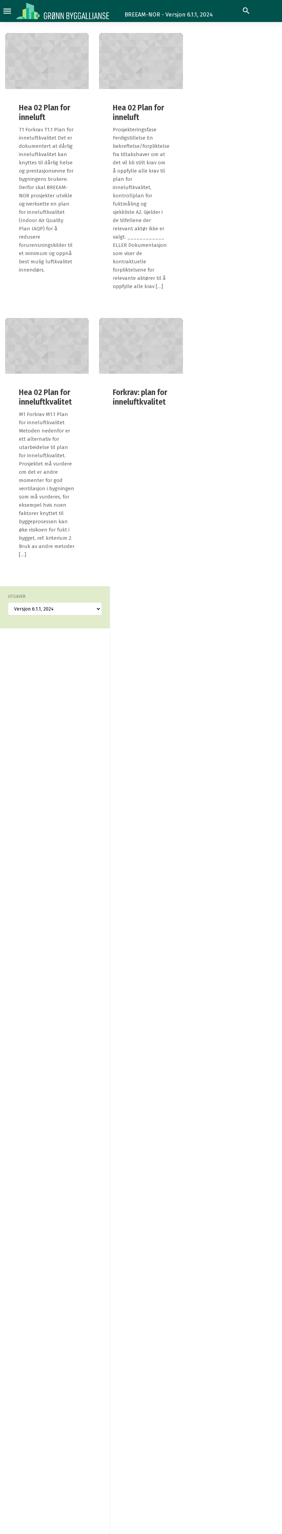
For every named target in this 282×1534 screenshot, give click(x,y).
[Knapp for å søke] (246, 11)
